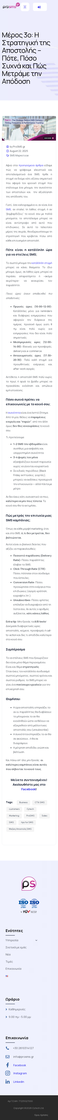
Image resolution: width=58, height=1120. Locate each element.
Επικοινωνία (13, 968)
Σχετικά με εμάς (16, 947)
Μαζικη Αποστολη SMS (20, 829)
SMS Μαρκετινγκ (19, 155)
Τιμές (9, 961)
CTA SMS (40, 802)
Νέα (8, 954)
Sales (44, 815)
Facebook (28, 789)
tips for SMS (27, 822)
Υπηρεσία (12, 940)
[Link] (11, 5)
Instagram (20, 1073)
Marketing (14, 815)
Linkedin (18, 1082)
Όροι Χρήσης (41, 1115)
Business (23, 802)
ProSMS (30, 815)
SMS (11, 822)
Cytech (30, 809)
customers (14, 809)
